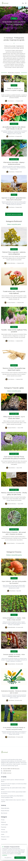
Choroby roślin (14, 159)
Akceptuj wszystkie (20, 857)
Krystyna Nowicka (5, 810)
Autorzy (3, 805)
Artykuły (3, 777)
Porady (14, 18)
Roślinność (14, 249)
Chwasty (14, 85)
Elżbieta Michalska (5, 808)
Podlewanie (14, 123)
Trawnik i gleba (14, 413)
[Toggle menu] (25, 3)
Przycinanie (3, 827)
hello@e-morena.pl (7, 773)
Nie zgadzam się (8, 857)
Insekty (2, 834)
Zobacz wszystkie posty (14, 224)
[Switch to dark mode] (23, 3)
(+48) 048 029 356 (7, 770)
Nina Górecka (4, 813)
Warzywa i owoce (5, 836)
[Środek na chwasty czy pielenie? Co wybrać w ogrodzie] (14, 83)
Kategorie (4, 817)
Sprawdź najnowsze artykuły (14, 214)
